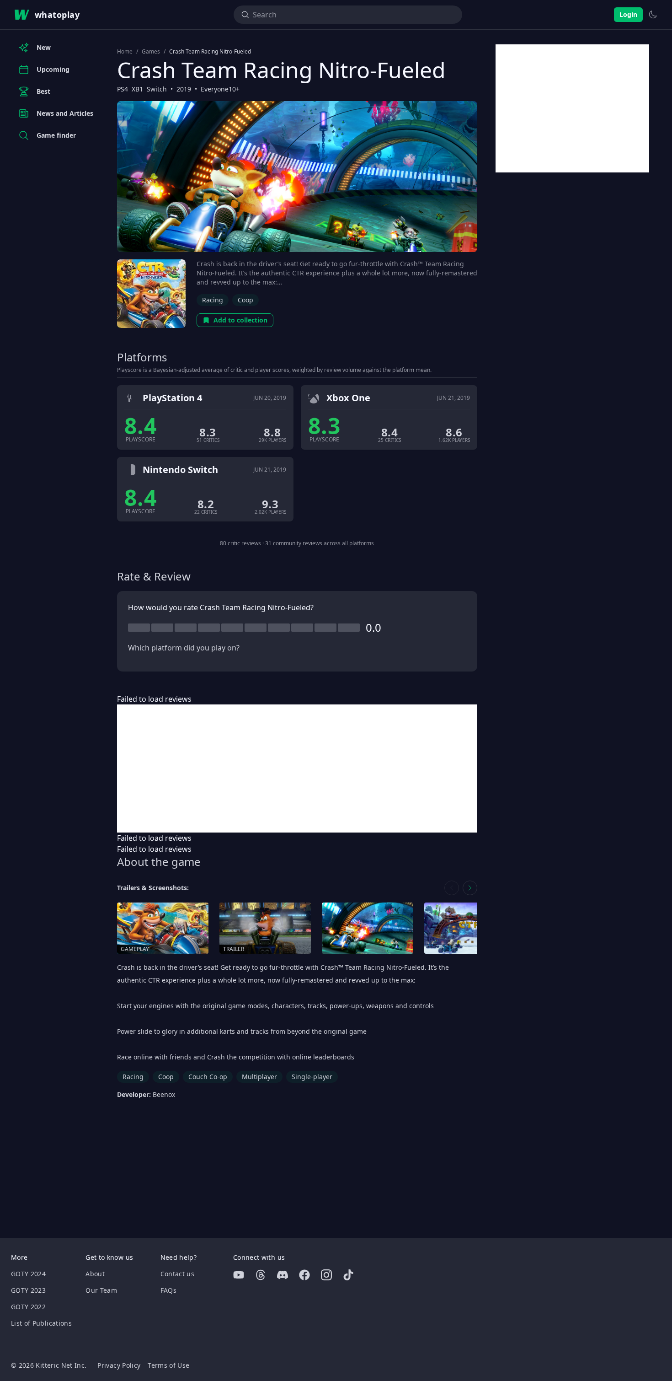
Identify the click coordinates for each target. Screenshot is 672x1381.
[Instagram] (326, 1274)
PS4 (122, 89)
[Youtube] (238, 1274)
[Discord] (282, 1274)
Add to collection (240, 320)
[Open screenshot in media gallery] (367, 928)
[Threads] (260, 1274)
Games (151, 51)
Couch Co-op (207, 1076)
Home (125, 51)
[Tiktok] (348, 1274)
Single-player (312, 1076)
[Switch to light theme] (652, 14)
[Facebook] (304, 1274)
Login (628, 14)
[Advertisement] (297, 768)
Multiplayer (259, 1076)
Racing (212, 300)
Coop (245, 300)
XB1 (137, 89)
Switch (157, 89)
